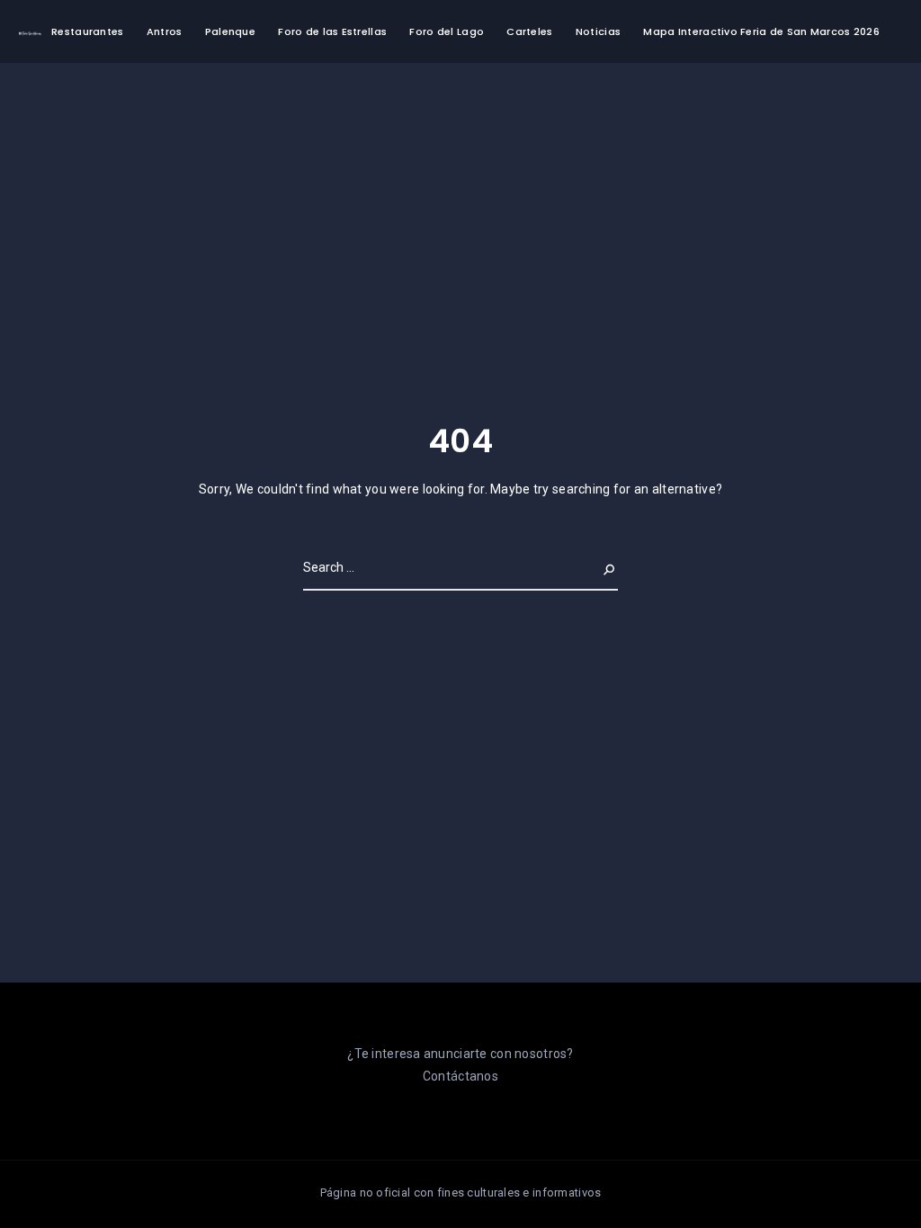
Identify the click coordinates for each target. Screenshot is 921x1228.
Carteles (529, 31)
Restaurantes (87, 31)
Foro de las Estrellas (332, 31)
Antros (165, 31)
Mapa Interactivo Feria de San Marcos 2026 (761, 31)
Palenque (230, 31)
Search (594, 567)
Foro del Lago (446, 31)
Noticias (598, 31)
